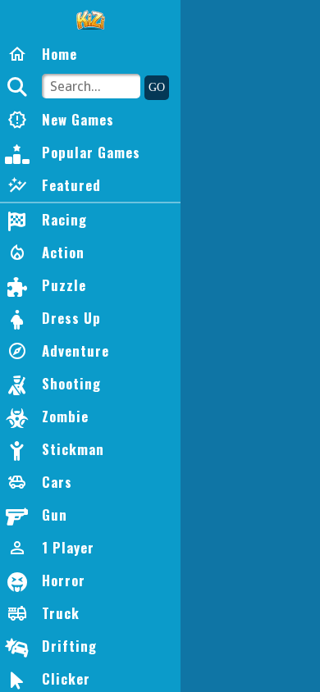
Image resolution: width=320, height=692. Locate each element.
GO (157, 87)
